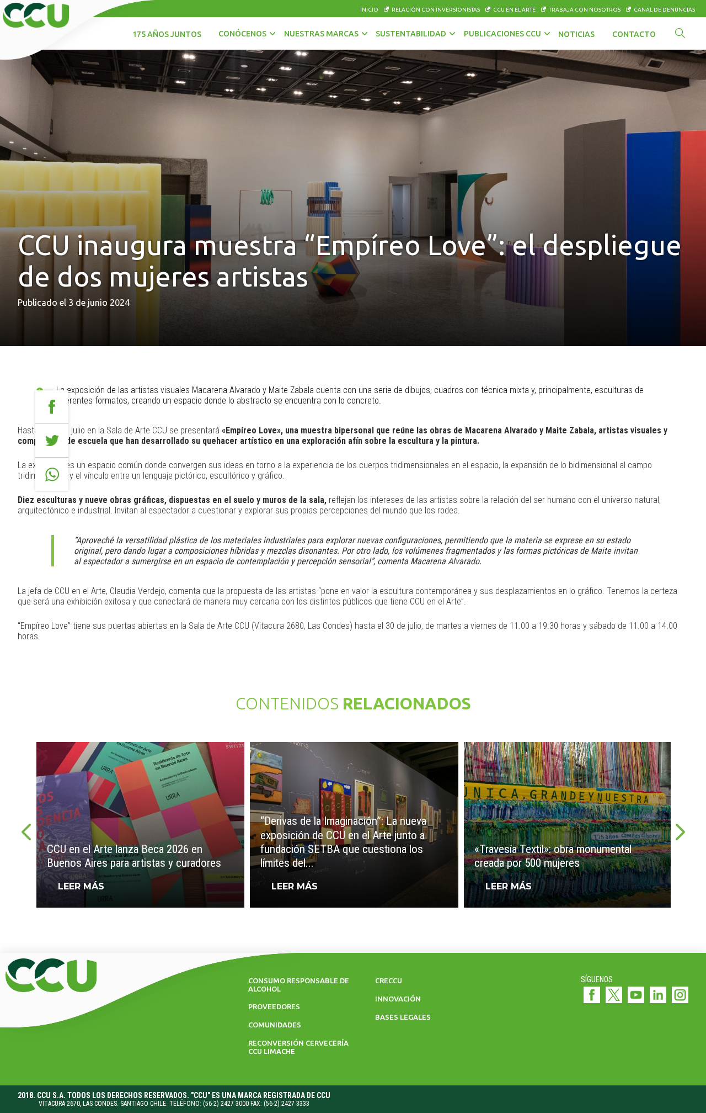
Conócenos (242, 33)
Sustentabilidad (411, 33)
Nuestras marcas (321, 33)
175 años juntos (166, 34)
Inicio (369, 10)
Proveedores (274, 1006)
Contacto (634, 34)
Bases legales (403, 1017)
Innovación (398, 999)
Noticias (576, 34)
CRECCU (388, 980)
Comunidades (274, 1025)
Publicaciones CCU (502, 33)
